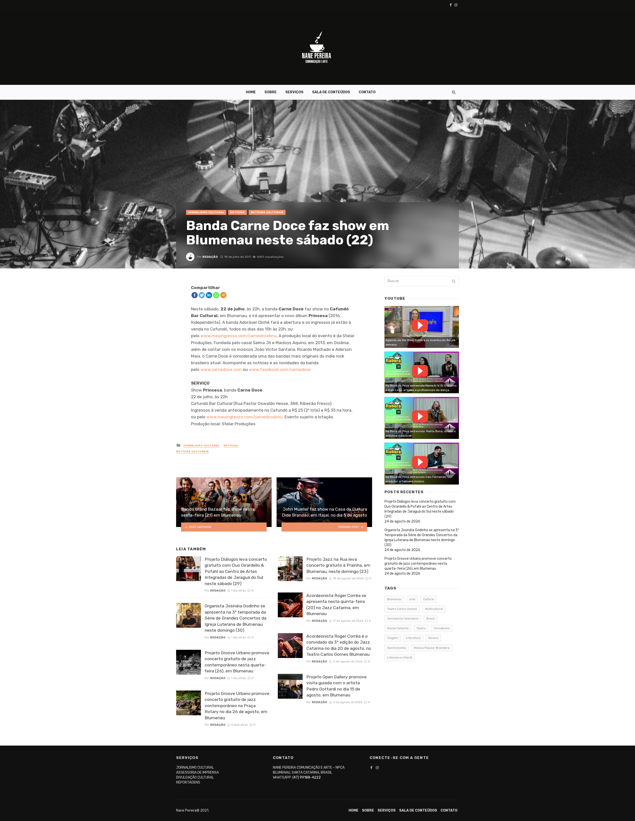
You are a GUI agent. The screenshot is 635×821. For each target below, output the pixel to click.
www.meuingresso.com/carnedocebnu (238, 335)
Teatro (421, 628)
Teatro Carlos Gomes (402, 609)
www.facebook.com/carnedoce (280, 369)
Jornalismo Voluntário (402, 618)
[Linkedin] (209, 295)
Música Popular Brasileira (431, 648)
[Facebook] (194, 295)
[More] (223, 295)
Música (433, 638)
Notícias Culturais (267, 212)
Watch (420, 325)
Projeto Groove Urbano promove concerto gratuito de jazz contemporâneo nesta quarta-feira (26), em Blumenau (237, 662)
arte (412, 599)
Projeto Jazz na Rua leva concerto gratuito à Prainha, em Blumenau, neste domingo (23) (338, 565)
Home (251, 92)
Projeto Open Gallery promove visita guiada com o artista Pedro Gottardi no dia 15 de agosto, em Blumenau (336, 686)
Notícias (237, 212)
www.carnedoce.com (221, 369)
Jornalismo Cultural (206, 212)
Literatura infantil (399, 657)
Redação (210, 257)
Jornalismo (442, 628)
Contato (367, 92)
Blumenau (394, 599)
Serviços (294, 92)
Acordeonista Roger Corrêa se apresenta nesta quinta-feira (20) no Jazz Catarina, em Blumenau (336, 604)
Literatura (413, 638)
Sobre (270, 92)
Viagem (392, 638)
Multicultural (434, 609)
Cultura (428, 599)
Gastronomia (396, 648)
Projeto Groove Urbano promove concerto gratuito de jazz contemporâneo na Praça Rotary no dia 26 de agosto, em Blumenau (237, 705)
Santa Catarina (398, 628)
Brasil (430, 618)
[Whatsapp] (216, 295)
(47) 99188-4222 (306, 777)
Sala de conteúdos (331, 92)
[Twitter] (202, 295)
